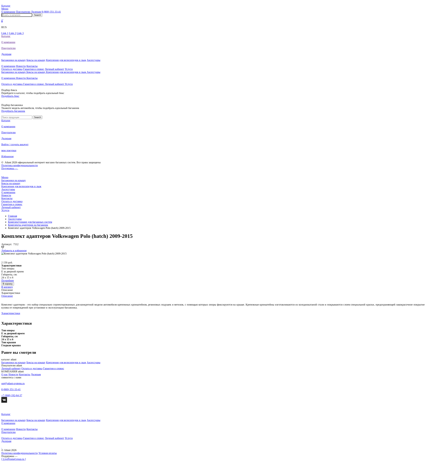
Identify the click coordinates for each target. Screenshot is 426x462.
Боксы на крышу (35, 60)
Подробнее (7, 280)
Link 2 (12, 33)
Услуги (69, 69)
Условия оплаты (47, 453)
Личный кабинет (54, 69)
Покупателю (23, 11)
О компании (8, 11)
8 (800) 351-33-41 (51, 11)
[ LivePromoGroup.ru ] (13, 459)
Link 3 (20, 33)
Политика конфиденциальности (19, 165)
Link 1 (4, 33)
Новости (21, 66)
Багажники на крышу (13, 60)
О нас (4, 374)
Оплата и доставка (11, 69)
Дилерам (36, 11)
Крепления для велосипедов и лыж (66, 60)
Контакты (32, 66)
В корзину (8, 284)
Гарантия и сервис (33, 69)
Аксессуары (93, 60)
